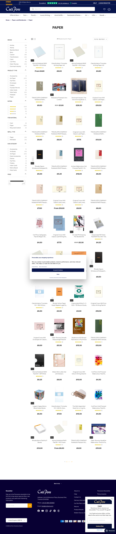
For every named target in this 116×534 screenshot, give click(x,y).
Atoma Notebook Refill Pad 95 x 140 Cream (59, 441)
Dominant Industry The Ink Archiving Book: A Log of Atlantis (79, 99)
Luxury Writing (45, 15)
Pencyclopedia (101, 494)
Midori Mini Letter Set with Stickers (59, 373)
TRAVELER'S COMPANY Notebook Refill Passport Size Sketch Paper (98, 167)
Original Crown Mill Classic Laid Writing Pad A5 (59, 236)
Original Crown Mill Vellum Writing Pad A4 (79, 373)
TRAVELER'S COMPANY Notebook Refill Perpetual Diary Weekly (98, 133)
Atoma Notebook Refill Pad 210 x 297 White (39, 373)
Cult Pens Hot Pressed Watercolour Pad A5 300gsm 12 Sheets (98, 373)
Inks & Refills (58, 15)
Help (95, 3)
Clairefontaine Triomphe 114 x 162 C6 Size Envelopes (39, 304)
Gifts (93, 15)
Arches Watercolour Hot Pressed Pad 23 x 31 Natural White (79, 167)
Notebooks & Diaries (73, 15)
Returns (76, 506)
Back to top (57, 483)
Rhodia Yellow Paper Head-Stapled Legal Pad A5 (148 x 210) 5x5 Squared (59, 304)
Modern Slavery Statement (82, 513)
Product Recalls (79, 509)
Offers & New (14, 15)
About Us (77, 491)
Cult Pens (11, 526)
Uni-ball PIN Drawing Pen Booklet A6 (79, 236)
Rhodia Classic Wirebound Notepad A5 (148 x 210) (39, 167)
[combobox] (62, 9)
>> (72, 461)
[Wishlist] (104, 9)
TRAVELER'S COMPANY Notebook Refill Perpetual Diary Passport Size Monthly (40, 133)
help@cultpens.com (47, 506)
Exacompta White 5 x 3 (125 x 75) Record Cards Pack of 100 (78, 304)
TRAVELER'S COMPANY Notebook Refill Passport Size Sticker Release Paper (40, 201)
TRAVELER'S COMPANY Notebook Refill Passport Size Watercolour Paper (59, 167)
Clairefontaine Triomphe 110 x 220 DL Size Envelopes (59, 407)
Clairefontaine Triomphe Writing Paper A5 (98, 64)
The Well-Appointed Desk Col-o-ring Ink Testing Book (78, 407)
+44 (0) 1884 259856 (48, 503)
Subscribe (99, 526)
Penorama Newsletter (103, 491)
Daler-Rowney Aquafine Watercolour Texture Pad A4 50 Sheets (98, 441)
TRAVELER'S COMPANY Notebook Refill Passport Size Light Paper (59, 133)
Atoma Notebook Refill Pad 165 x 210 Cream (79, 64)
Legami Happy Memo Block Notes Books (39, 407)
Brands (102, 15)
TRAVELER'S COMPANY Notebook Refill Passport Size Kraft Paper (98, 201)
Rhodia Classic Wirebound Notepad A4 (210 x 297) (98, 270)
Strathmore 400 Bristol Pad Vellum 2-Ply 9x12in (79, 338)
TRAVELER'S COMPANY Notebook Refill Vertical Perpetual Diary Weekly (98, 338)
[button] (109, 9)
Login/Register (104, 3)
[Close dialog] (111, 499)
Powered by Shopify (18, 526)
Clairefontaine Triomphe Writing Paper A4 (59, 64)
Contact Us (77, 497)
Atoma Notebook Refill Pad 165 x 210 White (39, 64)
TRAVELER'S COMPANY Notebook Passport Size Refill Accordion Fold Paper (79, 441)
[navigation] (19, 111)
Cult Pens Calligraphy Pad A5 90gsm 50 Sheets (39, 236)
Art (86, 15)
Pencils (33, 15)
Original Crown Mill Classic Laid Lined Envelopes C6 (79, 201)
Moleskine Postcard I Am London (59, 98)
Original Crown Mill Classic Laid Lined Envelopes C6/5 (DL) (59, 201)
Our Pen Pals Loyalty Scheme (83, 503)
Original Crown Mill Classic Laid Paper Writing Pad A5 (79, 133)
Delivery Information (80, 500)
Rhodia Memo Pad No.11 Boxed (39, 441)
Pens (24, 15)
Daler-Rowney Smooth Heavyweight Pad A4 (59, 338)
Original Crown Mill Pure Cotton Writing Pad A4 (98, 304)
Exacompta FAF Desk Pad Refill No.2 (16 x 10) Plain (98, 236)
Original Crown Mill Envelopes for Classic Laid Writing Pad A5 (39, 338)
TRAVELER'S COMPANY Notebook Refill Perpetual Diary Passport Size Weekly (40, 99)
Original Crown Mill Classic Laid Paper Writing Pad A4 (99, 99)
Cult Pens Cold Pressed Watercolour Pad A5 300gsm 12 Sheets (98, 407)
